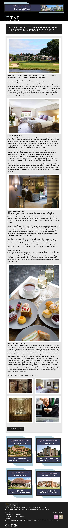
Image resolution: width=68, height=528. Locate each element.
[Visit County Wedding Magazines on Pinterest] (9, 525)
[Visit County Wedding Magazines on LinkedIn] (15, 525)
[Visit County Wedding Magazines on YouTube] (17, 525)
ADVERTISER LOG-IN (57, 512)
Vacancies (8, 516)
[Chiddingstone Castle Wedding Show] (48, 450)
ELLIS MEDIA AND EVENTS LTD (24, 520)
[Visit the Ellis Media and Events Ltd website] (11, 504)
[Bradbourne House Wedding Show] (48, 483)
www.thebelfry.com (31, 375)
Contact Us (9, 514)
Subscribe (18, 514)
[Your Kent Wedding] (11, 18)
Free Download (20, 516)
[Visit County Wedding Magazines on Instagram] (12, 525)
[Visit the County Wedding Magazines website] (61, 516)
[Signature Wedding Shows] (34, 8)
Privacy (8, 518)
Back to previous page (16, 428)
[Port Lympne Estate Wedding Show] (19, 450)
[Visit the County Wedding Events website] (56, 516)
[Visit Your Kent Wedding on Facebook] (6, 525)
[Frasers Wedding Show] (19, 482)
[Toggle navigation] (61, 17)
